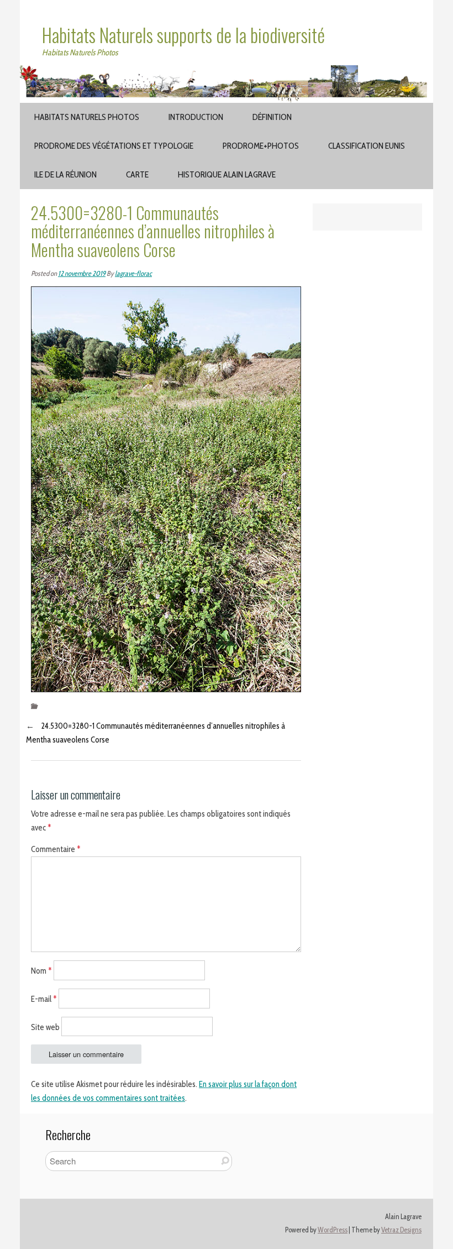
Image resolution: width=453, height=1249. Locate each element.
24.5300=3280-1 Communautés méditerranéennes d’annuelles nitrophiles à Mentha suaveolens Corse (155, 733)
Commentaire (56, 849)
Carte (137, 174)
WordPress (332, 1230)
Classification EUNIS (366, 145)
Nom (41, 971)
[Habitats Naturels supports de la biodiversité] (226, 72)
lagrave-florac (133, 273)
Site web (45, 1027)
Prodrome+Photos (261, 145)
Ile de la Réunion (65, 174)
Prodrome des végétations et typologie (113, 145)
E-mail (44, 999)
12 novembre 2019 (82, 273)
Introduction (195, 117)
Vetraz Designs (401, 1230)
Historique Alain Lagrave (227, 174)
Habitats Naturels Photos (86, 117)
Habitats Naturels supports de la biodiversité (183, 35)
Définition (272, 117)
